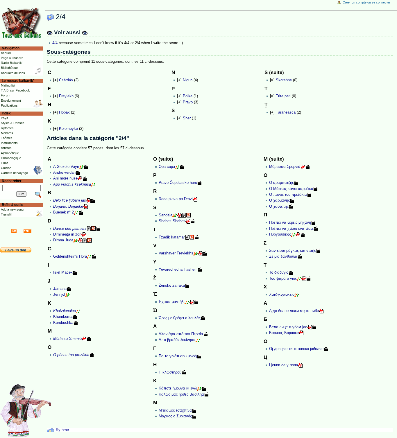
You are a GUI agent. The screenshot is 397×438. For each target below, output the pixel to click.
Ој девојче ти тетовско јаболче (296, 349)
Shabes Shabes (172, 221)
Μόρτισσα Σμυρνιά (285, 167)
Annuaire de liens (13, 73)
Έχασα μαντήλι (172, 302)
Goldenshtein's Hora (70, 256)
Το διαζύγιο (278, 272)
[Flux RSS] (14, 231)
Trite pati (283, 96)
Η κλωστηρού (170, 372)
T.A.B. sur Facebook (15, 90)
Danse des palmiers (70, 229)
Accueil (6, 53)
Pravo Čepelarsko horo (178, 183)
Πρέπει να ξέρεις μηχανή (290, 222)
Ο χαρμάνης (279, 200)
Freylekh (66, 96)
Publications (9, 105)
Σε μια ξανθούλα (283, 256)
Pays (4, 118)
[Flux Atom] (27, 231)
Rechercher (12, 181)
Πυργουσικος (280, 234)
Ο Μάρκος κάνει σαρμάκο (291, 189)
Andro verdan (64, 172)
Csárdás (66, 80)
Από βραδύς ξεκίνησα (177, 340)
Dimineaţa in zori (67, 234)
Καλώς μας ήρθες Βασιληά (181, 394)
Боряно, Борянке (284, 333)
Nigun (187, 80)
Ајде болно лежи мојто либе (294, 311)
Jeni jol (59, 294)
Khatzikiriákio (64, 311)
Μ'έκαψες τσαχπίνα (175, 410)
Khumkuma (62, 317)
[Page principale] (22, 22)
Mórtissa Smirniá (67, 339)
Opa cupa (167, 167)
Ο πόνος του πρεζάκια (288, 195)
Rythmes (7, 128)
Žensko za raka (172, 285)
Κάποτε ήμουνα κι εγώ (178, 388)
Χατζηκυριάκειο (281, 294)
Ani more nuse (65, 178)
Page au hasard (12, 58)
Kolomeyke (68, 129)
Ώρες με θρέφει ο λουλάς (180, 318)
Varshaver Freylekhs (176, 253)
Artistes (6, 148)
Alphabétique (10, 153)
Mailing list (8, 85)
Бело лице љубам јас (288, 327)
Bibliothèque (9, 67)
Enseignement (11, 100)
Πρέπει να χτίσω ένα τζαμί (291, 229)
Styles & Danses (12, 123)
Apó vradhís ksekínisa (72, 184)
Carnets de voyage (14, 173)
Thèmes (6, 138)
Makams (7, 133)
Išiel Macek (63, 272)
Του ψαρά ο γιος (283, 279)
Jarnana (60, 289)
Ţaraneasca (286, 112)
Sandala (165, 215)
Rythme (62, 430)
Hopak (64, 112)
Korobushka (63, 323)
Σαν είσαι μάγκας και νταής (292, 251)
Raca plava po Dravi (176, 199)
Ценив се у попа (283, 365)
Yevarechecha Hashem (178, 270)
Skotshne (284, 80)
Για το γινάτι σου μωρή (178, 356)
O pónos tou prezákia (71, 355)
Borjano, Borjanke (68, 206)
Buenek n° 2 (63, 212)
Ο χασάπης (279, 206)
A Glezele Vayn (66, 167)
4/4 (55, 43)
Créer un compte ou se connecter (366, 2)
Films (4, 163)
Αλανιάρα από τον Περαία (181, 334)
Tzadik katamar (172, 237)
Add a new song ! (13, 209)
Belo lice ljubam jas (69, 200)
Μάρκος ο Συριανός (175, 416)
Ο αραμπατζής (281, 183)
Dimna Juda (63, 240)
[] (55, 80)
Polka (187, 96)
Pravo (188, 102)
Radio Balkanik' (11, 62)
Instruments (9, 143)
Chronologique (11, 158)
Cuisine (6, 168)
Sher (187, 118)
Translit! (6, 214)
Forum (5, 95)
